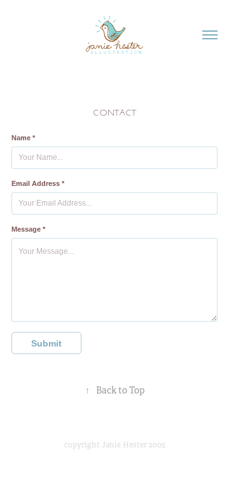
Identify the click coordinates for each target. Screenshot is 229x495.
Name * (23, 138)
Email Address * (37, 183)
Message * (28, 229)
